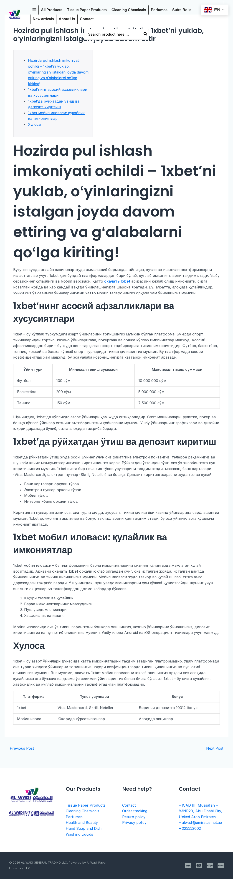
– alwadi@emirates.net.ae (200, 822)
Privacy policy (134, 822)
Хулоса (34, 124)
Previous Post (19, 748)
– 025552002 (190, 828)
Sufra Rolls (181, 10)
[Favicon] (34, 10)
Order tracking (134, 811)
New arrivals (43, 19)
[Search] (146, 34)
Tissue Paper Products (87, 10)
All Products (51, 10)
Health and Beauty (82, 822)
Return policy (133, 817)
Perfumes (159, 10)
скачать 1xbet (117, 281)
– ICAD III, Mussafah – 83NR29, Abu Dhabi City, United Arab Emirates (200, 811)
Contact (87, 19)
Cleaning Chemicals (128, 10)
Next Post (217, 748)
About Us (67, 19)
